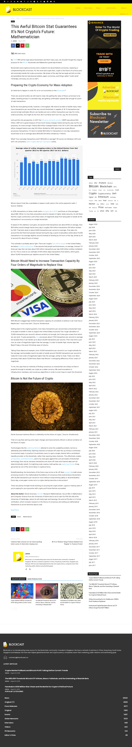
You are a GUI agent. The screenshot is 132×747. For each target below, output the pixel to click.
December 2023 (94, 323)
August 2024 (93, 299)
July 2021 (92, 413)
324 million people (59, 244)
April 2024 (92, 311)
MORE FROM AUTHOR (35, 579)
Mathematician (27, 516)
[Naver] (21, 2)
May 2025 (92, 271)
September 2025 (94, 258)
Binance (110, 183)
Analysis (102, 183)
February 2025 (93, 280)
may (98, 204)
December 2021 (94, 398)
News (18, 18)
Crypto (93, 193)
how (104, 200)
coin (104, 190)
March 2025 (93, 277)
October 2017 (93, 553)
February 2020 (93, 466)
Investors (110, 200)
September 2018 (94, 519)
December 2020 (94, 435)
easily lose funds (68, 464)
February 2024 (93, 317)
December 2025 (94, 249)
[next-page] (15, 608)
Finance (91, 200)
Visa (37, 337)
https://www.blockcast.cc (32, 556)
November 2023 (94, 327)
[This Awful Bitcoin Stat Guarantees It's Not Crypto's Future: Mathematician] (47, 172)
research (67, 472)
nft (90, 207)
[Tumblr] (38, 2)
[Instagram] (11, 2)
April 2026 (92, 237)
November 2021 (94, 401)
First (96, 200)
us (98, 211)
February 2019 (93, 503)
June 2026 (92, 230)
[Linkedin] (14, 2)
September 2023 (94, 333)
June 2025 (92, 268)
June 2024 (92, 305)
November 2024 (94, 289)
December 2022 (94, 361)
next (117, 204)
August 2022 (93, 373)
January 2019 (93, 506)
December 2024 (94, 286)
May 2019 (92, 494)
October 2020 (93, 441)
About (91, 183)
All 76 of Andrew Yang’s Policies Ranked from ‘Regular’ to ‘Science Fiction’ (67, 543)
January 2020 (93, 469)
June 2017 (92, 565)
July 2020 (92, 451)
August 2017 (93, 559)
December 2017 (94, 547)
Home (13, 18)
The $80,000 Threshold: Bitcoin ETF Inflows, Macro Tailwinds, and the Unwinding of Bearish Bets (46, 602)
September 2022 (94, 370)
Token (115, 207)
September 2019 (94, 482)
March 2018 (93, 537)
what (102, 211)
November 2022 (94, 364)
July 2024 (92, 302)
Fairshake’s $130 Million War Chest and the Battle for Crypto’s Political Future (70, 602)
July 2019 (92, 488)
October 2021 (93, 404)
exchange (113, 197)
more (107, 204)
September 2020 (94, 444)
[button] (124, 14)
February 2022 (93, 392)
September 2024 (94, 296)
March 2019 (93, 500)
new (112, 204)
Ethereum (103, 197)
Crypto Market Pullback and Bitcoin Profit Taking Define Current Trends (104, 579)
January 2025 (93, 283)
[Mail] (18, 2)
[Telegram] (34, 2)
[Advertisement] (104, 151)
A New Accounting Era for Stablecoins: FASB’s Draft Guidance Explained (104, 600)
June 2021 (92, 416)
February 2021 (93, 429)
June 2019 (92, 491)
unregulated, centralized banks (22, 459)
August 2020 (93, 447)
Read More (15, 510)
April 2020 (92, 460)
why (107, 211)
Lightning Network (33, 448)
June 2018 (92, 528)
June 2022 (92, 379)
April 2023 (92, 348)
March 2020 (93, 463)
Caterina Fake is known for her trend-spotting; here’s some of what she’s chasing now (26, 543)
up (95, 211)
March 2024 (93, 314)
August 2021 (93, 410)
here (100, 200)
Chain (100, 190)
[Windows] (44, 2)
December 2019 (94, 472)
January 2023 (93, 358)
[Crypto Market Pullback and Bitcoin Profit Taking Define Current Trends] (22, 591)
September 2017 (94, 556)
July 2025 (92, 265)
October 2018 (93, 516)
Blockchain (106, 186)
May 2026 (92, 234)
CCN (15, 60)
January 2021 (93, 432)
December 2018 (94, 510)
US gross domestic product (52, 120)
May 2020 (92, 457)
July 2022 (92, 376)
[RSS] (31, 2)
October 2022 (93, 367)
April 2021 (92, 423)
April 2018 (92, 534)
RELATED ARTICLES (18, 579)
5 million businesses (26, 246)
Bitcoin (25, 62)
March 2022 (93, 389)
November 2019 (94, 475)
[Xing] (54, 2)
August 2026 (93, 224)
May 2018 (92, 531)
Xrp (116, 211)
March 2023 (93, 351)
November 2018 (94, 513)
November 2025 (94, 252)
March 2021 (93, 426)
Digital (91, 197)
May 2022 (92, 382)
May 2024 (92, 308)
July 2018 (92, 525)
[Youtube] (51, 2)
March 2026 (93, 240)
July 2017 (92, 562)
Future (19, 516)
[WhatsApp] (27, 46)
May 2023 (92, 345)
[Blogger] (4, 2)
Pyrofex (40, 494)
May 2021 (92, 420)
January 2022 (93, 395)
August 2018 (93, 522)
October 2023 (93, 330)
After (95, 183)
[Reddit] (28, 2)
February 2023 (93, 354)
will (112, 211)
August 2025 (93, 261)
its (115, 200)
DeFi (114, 193)
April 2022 (92, 385)
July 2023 (92, 339)
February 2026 (93, 243)
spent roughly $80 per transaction (38, 142)
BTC (115, 187)
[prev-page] (12, 608)
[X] (41, 2)
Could (117, 190)
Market (92, 204)
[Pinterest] (24, 2)
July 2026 (92, 227)
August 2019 (93, 485)
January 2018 (93, 544)
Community (110, 190)
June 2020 (92, 454)
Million (102, 204)
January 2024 (93, 320)
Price (101, 207)
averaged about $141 (49, 211)
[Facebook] (8, 2)
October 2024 (93, 292)
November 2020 (94, 438)
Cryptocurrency (104, 193)
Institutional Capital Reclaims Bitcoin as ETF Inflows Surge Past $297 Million (103, 607)
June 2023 (92, 342)
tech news (108, 207)
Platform (94, 207)
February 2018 (93, 541)
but (90, 190)
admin (15, 41)
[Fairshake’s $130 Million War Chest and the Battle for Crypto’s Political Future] (71, 591)
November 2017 (94, 550)
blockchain (61, 90)
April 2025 (92, 274)
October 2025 (93, 255)
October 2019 (93, 478)
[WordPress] (47, 2)
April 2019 (92, 497)
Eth (96, 197)
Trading (91, 211)
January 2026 (93, 246)
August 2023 (93, 336)
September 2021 (94, 407)
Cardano (94, 190)
